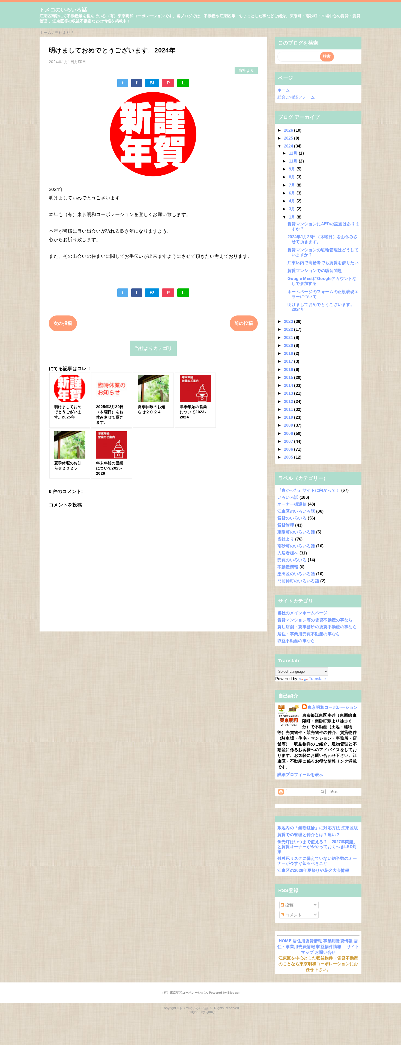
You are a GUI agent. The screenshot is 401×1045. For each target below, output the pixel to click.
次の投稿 (62, 323)
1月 (293, 217)
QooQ (210, 1012)
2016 (289, 369)
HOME (285, 940)
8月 (293, 177)
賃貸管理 (285, 525)
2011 (289, 409)
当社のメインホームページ (302, 612)
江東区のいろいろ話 (296, 511)
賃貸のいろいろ (292, 518)
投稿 (289, 905)
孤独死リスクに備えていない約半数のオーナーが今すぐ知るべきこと (317, 861)
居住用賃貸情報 (307, 940)
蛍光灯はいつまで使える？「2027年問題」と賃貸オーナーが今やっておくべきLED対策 (317, 846)
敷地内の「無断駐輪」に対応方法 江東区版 (317, 827)
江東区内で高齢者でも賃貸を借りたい (323, 262)
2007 (289, 441)
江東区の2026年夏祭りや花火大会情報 (313, 870)
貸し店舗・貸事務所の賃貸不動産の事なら (317, 626)
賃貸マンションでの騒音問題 (315, 270)
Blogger (233, 992)
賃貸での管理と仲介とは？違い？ (308, 834)
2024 (289, 146)
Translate (317, 678)
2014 (289, 385)
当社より (246, 71)
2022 (289, 329)
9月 (293, 169)
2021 (289, 337)
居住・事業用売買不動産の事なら (308, 633)
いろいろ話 (287, 497)
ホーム (283, 90)
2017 (289, 361)
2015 (289, 377)
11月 (294, 161)
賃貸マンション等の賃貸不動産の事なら (315, 620)
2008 (289, 433)
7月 (293, 185)
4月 (293, 201)
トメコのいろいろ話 (63, 10)
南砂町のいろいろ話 (296, 546)
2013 (289, 393)
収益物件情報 (328, 946)
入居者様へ (287, 553)
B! (152, 82)
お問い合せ (325, 952)
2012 (289, 401)
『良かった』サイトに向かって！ (308, 490)
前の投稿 (243, 323)
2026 (289, 130)
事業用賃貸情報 (337, 940)
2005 (289, 457)
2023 (289, 321)
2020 (289, 345)
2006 (289, 449)
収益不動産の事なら (296, 640)
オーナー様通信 (292, 504)
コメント (293, 915)
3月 (293, 208)
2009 (289, 425)
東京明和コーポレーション (333, 707)
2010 (289, 417)
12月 (294, 153)
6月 (293, 193)
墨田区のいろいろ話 (296, 573)
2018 (289, 353)
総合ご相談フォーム (296, 97)
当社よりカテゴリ (153, 348)
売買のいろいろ (292, 559)
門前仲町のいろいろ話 (298, 580)
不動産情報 (287, 567)
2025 (289, 138)
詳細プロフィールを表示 (300, 774)
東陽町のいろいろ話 (296, 532)
